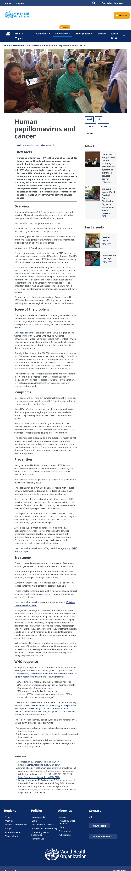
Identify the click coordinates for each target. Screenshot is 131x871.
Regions (20, 3)
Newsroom (61, 33)
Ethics (34, 820)
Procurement (65, 831)
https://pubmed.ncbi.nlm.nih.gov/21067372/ (39, 777)
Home (8, 33)
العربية (89, 119)
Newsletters (99, 825)
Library (62, 827)
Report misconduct (103, 836)
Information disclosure (43, 824)
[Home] (65, 854)
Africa (7, 817)
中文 (99, 119)
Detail (45, 45)
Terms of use (38, 838)
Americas (9, 820)
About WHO (114, 36)
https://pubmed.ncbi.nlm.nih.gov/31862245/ (39, 764)
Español (90, 133)
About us (65, 810)
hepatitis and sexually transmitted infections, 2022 (43, 708)
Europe (8, 828)
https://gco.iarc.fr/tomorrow (31, 792)
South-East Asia (12, 832)
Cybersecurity (38, 817)
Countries (42, 33)
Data (101, 33)
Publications (65, 834)
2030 (16, 711)
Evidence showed (22, 332)
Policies (36, 810)
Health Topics (19, 36)
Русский (103, 126)
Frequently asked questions (66, 822)
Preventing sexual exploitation (40, 833)
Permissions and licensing (44, 828)
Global (8, 3)
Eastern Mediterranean (16, 824)
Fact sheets (33, 45)
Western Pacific (12, 836)
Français (91, 126)
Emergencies (83, 33)
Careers (62, 817)
